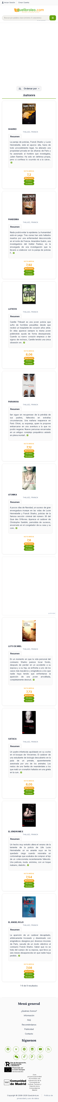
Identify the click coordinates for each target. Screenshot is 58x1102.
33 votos (29, 698)
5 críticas (29, 274)
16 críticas (29, 977)
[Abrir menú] (53, 17)
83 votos (29, 791)
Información (29, 1015)
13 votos (29, 271)
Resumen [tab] (15, 136)
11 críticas (29, 549)
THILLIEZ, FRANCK (30, 132)
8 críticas (29, 886)
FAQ (29, 1020)
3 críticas (29, 183)
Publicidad (29, 1029)
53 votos (29, 546)
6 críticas (29, 363)
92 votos (29, 883)
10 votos (29, 181)
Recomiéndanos (29, 1024)
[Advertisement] (29, 55)
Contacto (29, 1034)
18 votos (29, 361)
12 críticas (29, 456)
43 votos (29, 453)
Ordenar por (30, 88)
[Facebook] (8, 1049)
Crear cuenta (23, 2)
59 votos (29, 974)
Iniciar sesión (9, 2)
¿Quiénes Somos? (29, 1011)
